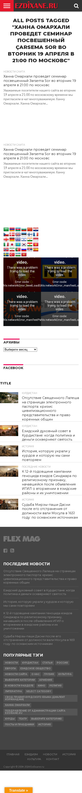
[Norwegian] (6, 249)
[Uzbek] (18, 254)
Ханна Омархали (17, 705)
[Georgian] (6, 239)
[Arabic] (6, 229)
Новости (11, 662)
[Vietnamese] (24, 254)
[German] (12, 239)
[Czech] (6, 234)
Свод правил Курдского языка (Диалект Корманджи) (35, 698)
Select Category (38, 691)
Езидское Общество (35, 668)
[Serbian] (30, 249)
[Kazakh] (18, 244)
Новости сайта (16, 674)
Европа (10, 668)
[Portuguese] (18, 249)
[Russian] (24, 249)
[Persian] (12, 249)
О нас (35, 674)
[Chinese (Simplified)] (30, 229)
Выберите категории (20, 679)
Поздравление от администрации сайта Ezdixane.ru (35, 712)
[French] (35, 234)
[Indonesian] (35, 239)
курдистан (30, 662)
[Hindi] (30, 239)
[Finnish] (30, 234)
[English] (18, 234)
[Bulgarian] (24, 229)
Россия (62, 662)
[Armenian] (12, 229)
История (44, 724)
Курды (10, 718)
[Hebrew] (24, 239)
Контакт (52, 759)
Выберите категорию (46, 718)
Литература (13, 691)
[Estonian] (24, 234)
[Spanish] (35, 249)
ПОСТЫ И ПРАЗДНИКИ (19, 724)
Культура (65, 674)
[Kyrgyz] (35, 244)
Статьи (47, 662)
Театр (23, 718)
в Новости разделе (19, 685)
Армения (45, 679)
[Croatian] (35, 229)
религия (55, 685)
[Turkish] (12, 254)
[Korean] (24, 244)
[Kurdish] (30, 244)
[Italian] (6, 244)
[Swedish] (6, 254)
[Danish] (12, 234)
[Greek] (18, 239)
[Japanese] (12, 244)
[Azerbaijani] (18, 229)
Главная (13, 754)
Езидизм (31, 754)
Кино (41, 685)
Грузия (49, 674)
